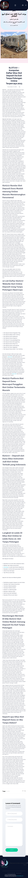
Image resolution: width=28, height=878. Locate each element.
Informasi (5, 567)
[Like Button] (23, 791)
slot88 (8, 791)
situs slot (10, 356)
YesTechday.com (20, 875)
